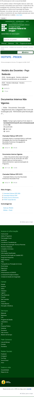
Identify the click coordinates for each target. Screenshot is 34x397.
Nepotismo (4, 268)
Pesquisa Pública (5, 326)
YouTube (3, 358)
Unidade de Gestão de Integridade (10, 277)
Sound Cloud (4, 360)
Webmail (3, 43)
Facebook (4, 354)
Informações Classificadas (8, 253)
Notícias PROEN (8, 208)
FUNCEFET (4, 270)
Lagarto (3, 293)
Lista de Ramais (5, 342)
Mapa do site (4, 372)
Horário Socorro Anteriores (11, 197)
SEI (2, 324)
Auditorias (4, 240)
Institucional (4, 234)
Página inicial (4, 47)
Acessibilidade (5, 370)
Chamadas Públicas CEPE (10, 195)
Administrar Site (9, 21)
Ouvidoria (4, 330)
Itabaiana (3, 291)
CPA (17, 43)
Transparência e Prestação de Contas (11, 264)
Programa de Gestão (26, 43)
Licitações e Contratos (7, 249)
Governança (4, 266)
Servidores (4, 251)
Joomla (29, 389)
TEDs (2, 262)
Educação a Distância (7, 306)
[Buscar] (29, 39)
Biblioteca (11, 43)
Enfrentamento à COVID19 (8, 272)
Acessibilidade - (20, 21)
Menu (26, 52)
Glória (2, 288)
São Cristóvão (5, 299)
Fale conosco (4, 332)
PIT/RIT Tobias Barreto (9, 199)
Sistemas (3, 328)
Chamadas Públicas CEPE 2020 (11, 193)
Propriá (3, 297)
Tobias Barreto (5, 303)
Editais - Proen (7, 210)
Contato (3, 344)
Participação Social (6, 238)
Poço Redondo (5, 295)
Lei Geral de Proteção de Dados (10, 275)
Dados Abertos (5, 259)
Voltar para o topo (27, 222)
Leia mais (19, 15)
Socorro (3, 301)
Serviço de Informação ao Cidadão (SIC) (12, 255)
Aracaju (25, 47)
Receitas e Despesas (6, 247)
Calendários (4, 322)
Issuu (2, 362)
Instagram (4, 356)
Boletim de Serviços (6, 335)
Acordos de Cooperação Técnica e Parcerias (13, 244)
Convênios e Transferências (8, 242)
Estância (3, 286)
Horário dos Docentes (15, 47)
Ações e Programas (6, 236)
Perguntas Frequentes (7, 257)
